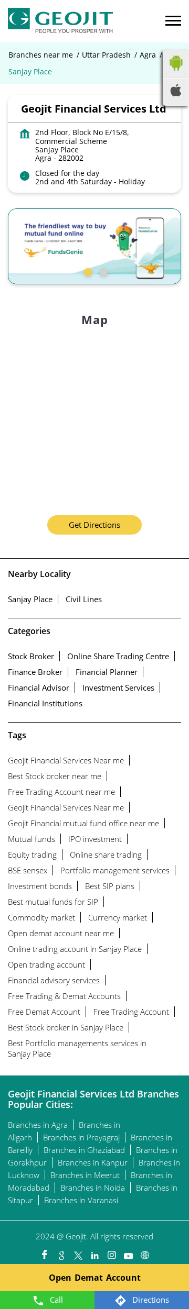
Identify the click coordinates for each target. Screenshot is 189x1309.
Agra (148, 55)
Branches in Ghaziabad (84, 1150)
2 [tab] (102, 270)
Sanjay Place (30, 599)
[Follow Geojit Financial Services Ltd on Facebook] (44, 1252)
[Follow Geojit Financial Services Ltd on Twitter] (77, 1252)
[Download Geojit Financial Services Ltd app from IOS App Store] (176, 93)
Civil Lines (84, 599)
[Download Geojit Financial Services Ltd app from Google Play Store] (176, 73)
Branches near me (40, 55)
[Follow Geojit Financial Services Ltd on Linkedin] (94, 1252)
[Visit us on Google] (61, 1252)
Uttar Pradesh (106, 55)
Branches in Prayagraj (81, 1137)
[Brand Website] (145, 1252)
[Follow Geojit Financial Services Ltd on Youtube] (128, 1252)
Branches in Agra (38, 1124)
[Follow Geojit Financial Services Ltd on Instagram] (111, 1252)
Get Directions (94, 524)
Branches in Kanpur (93, 1162)
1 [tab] (86, 270)
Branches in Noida (92, 1187)
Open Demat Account (95, 1277)
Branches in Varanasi (81, 1200)
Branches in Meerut (85, 1175)
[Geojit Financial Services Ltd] (60, 21)
